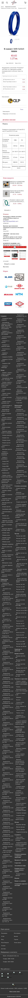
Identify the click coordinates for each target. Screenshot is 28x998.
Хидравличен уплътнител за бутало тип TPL (7, 752)
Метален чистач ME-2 (21, 608)
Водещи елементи (19, 653)
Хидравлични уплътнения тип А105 (7, 682)
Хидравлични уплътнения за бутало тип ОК (7, 713)
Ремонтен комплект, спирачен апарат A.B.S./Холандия (20, 775)
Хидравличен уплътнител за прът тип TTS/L (21, 326)
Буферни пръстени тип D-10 (7, 866)
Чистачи (17, 533)
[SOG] (19, 277)
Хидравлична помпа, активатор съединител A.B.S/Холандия (21, 844)
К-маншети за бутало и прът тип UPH (6, 609)
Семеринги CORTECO (4, 353)
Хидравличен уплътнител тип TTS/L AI (20, 332)
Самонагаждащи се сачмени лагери (6, 406)
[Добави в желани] (24, 96)
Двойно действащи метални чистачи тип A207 (20, 549)
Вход (2, 939)
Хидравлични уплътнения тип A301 (7, 702)
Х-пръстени (18, 862)
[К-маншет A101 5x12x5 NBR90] (14, 36)
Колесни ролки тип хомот (6, 547)
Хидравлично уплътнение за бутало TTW (7, 774)
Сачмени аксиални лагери (6, 398)
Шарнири (18, 697)
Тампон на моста (20, 710)
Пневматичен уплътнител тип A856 (21, 426)
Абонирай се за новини (9, 264)
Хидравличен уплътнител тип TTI (21, 315)
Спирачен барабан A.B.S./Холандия (20, 739)
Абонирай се (7, 210)
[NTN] (19, 294)
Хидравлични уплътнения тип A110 (7, 690)
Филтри (17, 822)
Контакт (16, 936)
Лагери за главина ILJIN (20, 694)
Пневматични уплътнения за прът (20, 410)
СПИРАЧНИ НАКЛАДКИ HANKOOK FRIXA (20, 731)
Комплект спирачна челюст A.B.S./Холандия (20, 750)
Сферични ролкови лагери (6, 424)
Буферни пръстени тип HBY (7, 898)
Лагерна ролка (6, 518)
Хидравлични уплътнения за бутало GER (7, 763)
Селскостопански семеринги (6, 337)
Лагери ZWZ (5, 461)
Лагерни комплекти (7, 435)
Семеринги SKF (6, 363)
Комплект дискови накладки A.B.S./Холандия (20, 744)
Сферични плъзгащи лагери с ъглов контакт (7, 521)
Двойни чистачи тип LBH (21, 638)
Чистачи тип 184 (20, 589)
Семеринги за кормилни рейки (5, 345)
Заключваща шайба (7, 509)
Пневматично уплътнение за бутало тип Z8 (21, 476)
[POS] (9, 287)
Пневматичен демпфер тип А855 (21, 422)
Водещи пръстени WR (20, 656)
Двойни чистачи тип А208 (21, 553)
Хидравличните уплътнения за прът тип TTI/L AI (7, 920)
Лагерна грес (5, 515)
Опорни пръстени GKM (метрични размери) (20, 516)
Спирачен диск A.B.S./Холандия (19, 735)
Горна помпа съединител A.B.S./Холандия (20, 839)
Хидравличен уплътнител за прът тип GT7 (21, 365)
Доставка (3, 948)
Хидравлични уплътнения (10, 6)
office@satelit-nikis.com (13, 955)
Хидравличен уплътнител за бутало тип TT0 (7, 735)
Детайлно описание (9, 120)
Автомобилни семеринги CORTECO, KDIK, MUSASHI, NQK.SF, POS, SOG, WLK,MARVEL (7, 325)
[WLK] (19, 304)
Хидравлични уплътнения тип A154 (7, 827)
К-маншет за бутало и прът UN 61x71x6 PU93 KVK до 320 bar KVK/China (17, 200)
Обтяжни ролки (6, 541)
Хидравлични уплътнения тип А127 (7, 698)
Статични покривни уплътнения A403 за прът (20, 498)
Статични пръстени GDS (20, 520)
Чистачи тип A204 (21, 538)
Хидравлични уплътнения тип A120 (7, 807)
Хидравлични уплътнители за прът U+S (7, 877)
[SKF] (9, 304)
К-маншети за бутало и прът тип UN (6, 604)
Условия (3, 945)
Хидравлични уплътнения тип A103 (7, 674)
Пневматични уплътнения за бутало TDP (21, 466)
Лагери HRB (5, 466)
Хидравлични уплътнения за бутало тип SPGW (7, 653)
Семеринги (3, 316)
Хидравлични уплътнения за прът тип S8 (7, 903)
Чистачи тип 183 (20, 586)
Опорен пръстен (6, 442)
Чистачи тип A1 (20, 623)
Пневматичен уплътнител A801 (20, 453)
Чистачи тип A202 (21, 536)
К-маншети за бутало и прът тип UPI (6, 621)
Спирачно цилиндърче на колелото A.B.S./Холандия (19, 793)
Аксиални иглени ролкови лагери (6, 499)
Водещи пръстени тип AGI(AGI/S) (20, 671)
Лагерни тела (5, 437)
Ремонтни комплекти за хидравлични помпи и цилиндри (21, 399)
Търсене (16, 939)
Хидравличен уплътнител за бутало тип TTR (7, 741)
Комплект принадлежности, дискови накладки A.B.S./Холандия (20, 762)
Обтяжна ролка (6, 535)
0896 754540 (11, 958)
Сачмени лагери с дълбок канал (6, 394)
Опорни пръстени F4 (21, 502)
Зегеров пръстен (6, 506)
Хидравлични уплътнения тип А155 (7, 831)
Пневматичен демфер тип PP (20, 445)
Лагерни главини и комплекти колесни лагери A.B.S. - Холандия (6, 384)
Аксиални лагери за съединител (6, 575)
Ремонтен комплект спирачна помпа (20, 804)
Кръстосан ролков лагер (6, 559)
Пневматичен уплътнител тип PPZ (21, 471)
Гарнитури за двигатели (18, 650)
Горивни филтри (20, 829)
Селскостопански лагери (6, 390)
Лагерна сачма (5, 532)
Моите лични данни (14, 991)
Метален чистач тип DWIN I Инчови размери (21, 565)
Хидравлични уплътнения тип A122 (7, 811)
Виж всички (6, 266)
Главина (18, 686)
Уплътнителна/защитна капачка (19, 818)
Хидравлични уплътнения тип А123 (7, 694)
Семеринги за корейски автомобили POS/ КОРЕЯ (6, 333)
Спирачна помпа (20, 815)
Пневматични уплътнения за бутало (20, 449)
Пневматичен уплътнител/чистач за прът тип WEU (21, 441)
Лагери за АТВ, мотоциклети (5, 469)
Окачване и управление (21, 678)
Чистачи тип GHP (20, 644)
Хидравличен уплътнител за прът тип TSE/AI (21, 320)
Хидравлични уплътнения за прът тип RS (7, 888)
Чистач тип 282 (20, 591)
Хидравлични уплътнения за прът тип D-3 (7, 862)
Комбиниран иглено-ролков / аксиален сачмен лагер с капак (7, 486)
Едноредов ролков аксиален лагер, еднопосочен (6, 481)
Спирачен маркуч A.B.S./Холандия (20, 787)
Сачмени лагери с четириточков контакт (7, 476)
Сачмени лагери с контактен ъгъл (6, 402)
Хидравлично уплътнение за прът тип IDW (21, 382)
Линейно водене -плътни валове (6, 538)
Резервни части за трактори (20, 874)
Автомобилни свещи (20, 865)
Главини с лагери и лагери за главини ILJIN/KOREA (6, 374)
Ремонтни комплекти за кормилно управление (20, 856)
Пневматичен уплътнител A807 (20, 461)
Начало (2, 6)
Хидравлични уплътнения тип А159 (7, 843)
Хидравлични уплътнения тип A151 (7, 815)
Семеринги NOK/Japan (4, 366)
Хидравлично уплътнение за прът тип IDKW (21, 376)
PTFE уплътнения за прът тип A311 (7, 851)
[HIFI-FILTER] (9, 295)
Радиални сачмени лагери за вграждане (6, 432)
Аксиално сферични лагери (6, 566)
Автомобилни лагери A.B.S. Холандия (7, 379)
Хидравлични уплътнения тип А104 (7, 678)
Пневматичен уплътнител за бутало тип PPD (21, 482)
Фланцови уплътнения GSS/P (20, 511)
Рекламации (4, 933)
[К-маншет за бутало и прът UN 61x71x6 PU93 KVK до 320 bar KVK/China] (6, 202)
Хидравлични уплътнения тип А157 (7, 839)
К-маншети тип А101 (22, 8)
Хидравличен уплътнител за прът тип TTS (21, 337)
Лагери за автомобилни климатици (4, 453)
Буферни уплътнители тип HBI (21, 386)
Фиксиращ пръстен (7, 449)
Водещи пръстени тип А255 (20, 660)
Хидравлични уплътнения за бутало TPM (7, 707)
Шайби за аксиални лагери (6, 495)
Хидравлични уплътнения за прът (6, 797)
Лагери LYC (5, 463)
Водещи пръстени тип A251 (20, 664)
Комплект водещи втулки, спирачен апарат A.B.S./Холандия (20, 782)
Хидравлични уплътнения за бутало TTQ (7, 769)
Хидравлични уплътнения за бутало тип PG (7, 658)
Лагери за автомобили (4, 458)
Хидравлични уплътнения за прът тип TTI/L (7, 914)
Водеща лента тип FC (21, 668)
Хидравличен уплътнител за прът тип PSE (21, 348)
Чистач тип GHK (20, 641)
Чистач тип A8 (20, 635)
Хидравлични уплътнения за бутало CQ (7, 664)
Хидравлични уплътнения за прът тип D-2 (7, 856)
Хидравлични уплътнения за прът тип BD (7, 871)
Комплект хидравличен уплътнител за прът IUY (21, 392)
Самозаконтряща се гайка (6, 512)
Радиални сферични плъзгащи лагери (6, 529)
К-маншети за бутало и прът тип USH (6, 615)
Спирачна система (19, 726)
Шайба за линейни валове (6, 551)
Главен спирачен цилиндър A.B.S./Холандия (20, 755)
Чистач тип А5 (20, 621)
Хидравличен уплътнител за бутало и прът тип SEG (7, 626)
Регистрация (17, 933)
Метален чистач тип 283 (20, 617)
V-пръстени (19, 402)
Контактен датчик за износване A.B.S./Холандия (21, 799)
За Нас (2, 936)
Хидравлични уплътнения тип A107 (7, 593)
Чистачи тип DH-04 (21, 646)
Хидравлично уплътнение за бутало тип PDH (7, 724)
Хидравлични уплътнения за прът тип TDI (7, 909)
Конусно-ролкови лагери (6, 414)
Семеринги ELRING (7, 357)
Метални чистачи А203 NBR (20, 604)
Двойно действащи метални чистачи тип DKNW (21, 580)
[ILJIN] (9, 277)
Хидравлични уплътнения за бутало (6, 636)
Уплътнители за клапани (5, 349)
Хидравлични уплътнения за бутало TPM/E (7, 757)
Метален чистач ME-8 (21, 610)
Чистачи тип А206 (21, 541)
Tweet (21, 109)
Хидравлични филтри (21, 832)
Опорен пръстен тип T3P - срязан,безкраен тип (21, 525)
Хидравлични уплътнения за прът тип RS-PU (7, 894)
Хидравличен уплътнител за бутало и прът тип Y (7, 632)
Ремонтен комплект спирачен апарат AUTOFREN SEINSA (20, 809)
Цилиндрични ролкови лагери (5, 410)
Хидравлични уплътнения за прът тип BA (7, 882)
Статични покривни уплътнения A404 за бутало (20, 506)
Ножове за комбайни (20, 881)
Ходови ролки (5, 472)
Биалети (18, 699)
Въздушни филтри (21, 824)
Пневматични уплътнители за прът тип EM (21, 431)
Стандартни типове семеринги (6, 319)
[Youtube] (6, 965)
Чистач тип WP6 (20, 626)
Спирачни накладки (21, 813)
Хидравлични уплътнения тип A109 (7, 686)
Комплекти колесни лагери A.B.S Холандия (21, 690)
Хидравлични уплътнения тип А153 (7, 823)
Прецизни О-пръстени (21, 860)
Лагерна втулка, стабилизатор (19, 703)
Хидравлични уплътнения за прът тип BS (7, 802)
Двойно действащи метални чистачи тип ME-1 (20, 596)
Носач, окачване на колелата (20, 707)
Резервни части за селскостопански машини (19, 870)
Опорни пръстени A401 (20, 489)
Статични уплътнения (21, 486)
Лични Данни (17, 942)
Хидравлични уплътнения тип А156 (7, 835)
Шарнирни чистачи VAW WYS (21, 570)
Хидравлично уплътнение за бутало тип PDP (7, 729)
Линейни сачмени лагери (6, 491)
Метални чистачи (20, 557)
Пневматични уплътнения (18, 406)
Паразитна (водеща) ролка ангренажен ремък (6, 571)
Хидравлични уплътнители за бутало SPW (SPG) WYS (7, 786)
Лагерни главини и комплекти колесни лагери (6, 419)
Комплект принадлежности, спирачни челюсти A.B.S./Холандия (20, 769)
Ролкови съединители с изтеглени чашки (7, 555)
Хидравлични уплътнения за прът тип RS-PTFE (21, 354)
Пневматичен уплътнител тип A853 (21, 418)
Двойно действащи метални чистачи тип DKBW (21, 575)
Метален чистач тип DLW (21, 560)
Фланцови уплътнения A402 (19, 493)
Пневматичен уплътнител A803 (20, 457)
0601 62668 (11, 961)
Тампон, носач (20, 712)
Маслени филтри (20, 827)
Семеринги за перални (5, 341)
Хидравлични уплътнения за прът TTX (21, 371)
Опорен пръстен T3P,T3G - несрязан (20, 530)
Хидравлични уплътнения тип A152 (7, 819)
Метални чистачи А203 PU (20, 600)
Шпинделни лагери (7, 562)
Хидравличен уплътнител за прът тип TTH (21, 343)
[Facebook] (3, 965)
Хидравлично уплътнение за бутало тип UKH (7, 792)
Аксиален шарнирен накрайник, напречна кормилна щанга (21, 722)
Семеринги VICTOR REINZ (7, 360)
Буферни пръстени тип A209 (7, 847)
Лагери (2, 370)
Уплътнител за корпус (5, 446)
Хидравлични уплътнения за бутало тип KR (7, 647)
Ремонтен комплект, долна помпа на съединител (20, 850)
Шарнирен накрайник (7, 544)
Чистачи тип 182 (20, 584)
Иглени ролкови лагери (5, 428)
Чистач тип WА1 (20, 632)
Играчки (17, 878)
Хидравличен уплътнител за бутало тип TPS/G (7, 746)
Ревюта (5, 124)
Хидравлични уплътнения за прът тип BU (21, 359)
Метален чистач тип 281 (20, 613)
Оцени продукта (6, 111)
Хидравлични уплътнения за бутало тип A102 (7, 669)
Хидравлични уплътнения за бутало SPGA (7, 780)
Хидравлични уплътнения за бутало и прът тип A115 (7, 598)
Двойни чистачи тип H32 (21, 629)
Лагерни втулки (6, 440)
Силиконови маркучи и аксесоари (21, 884)
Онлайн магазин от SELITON (14, 996)
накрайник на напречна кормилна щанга (20, 717)
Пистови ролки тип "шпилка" (6, 503)
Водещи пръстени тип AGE (20, 675)
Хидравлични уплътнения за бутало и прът (9, 8)
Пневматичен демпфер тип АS (20, 436)
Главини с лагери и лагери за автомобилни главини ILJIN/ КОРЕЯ (21, 683)
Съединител (18, 834)
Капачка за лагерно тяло (6, 525)
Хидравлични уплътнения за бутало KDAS (7, 641)
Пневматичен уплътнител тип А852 (21, 414)
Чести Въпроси (5, 942)
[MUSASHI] (19, 286)
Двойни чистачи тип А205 (21, 544)
